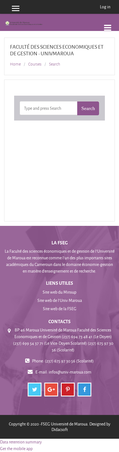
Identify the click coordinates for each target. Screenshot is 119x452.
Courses (35, 64)
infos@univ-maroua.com (70, 372)
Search (54, 64)
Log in (105, 7)
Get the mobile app (16, 448)
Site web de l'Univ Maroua (59, 300)
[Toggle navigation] (107, 24)
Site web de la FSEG (59, 309)
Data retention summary (21, 442)
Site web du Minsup (59, 292)
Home (15, 64)
